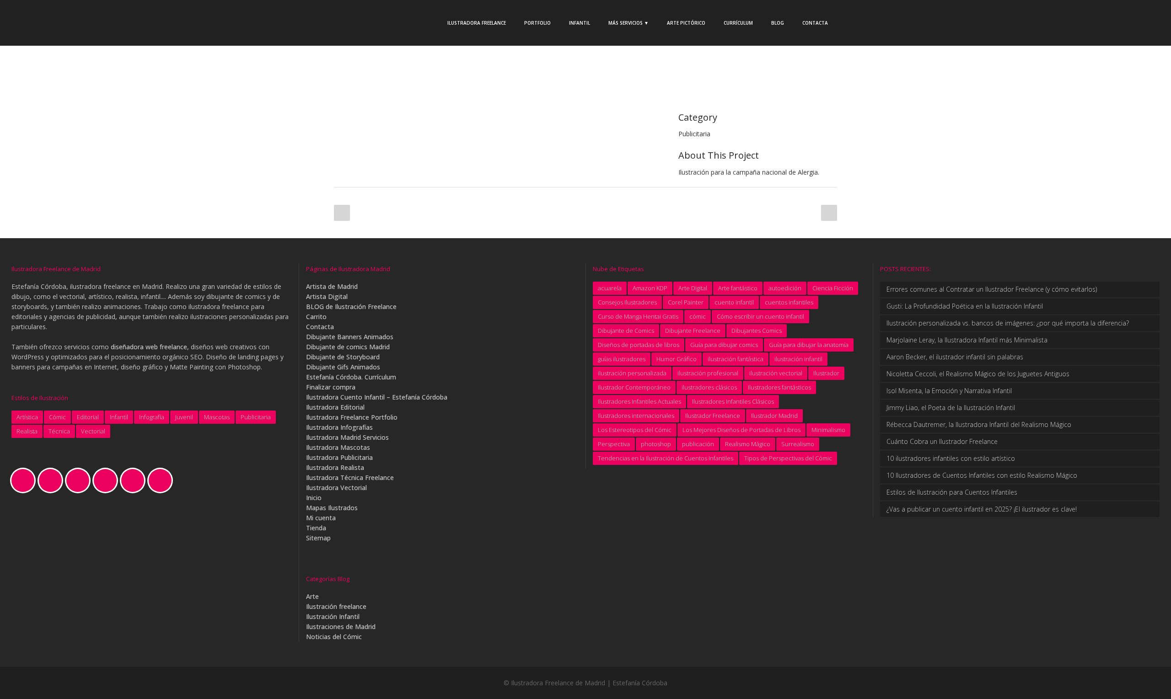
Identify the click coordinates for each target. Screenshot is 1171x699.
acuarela (610, 288)
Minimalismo (828, 430)
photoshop (656, 444)
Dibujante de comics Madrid (348, 346)
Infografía (151, 417)
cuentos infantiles (789, 302)
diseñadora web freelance (149, 346)
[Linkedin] (107, 480)
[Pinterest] (135, 480)
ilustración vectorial (775, 373)
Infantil (119, 417)
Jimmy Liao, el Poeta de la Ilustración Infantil (950, 407)
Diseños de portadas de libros (638, 345)
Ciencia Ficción (832, 288)
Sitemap (318, 538)
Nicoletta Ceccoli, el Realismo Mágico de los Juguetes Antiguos (977, 373)
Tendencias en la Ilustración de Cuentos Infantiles (665, 458)
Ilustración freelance (336, 606)
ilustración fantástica (735, 359)
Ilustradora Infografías (339, 427)
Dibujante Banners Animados (349, 336)
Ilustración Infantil (333, 616)
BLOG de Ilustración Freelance (351, 306)
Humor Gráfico (676, 359)
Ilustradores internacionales (636, 415)
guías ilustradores (621, 359)
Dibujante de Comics (626, 330)
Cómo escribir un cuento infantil (760, 316)
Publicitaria (256, 417)
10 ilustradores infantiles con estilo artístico (950, 458)
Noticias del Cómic (334, 636)
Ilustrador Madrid (774, 415)
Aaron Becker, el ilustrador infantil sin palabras (954, 356)
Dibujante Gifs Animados (343, 367)
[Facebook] (52, 480)
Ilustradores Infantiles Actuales (639, 401)
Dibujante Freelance (692, 330)
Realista (27, 431)
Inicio (314, 497)
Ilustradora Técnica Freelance (350, 477)
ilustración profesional (707, 373)
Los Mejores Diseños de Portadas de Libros (741, 430)
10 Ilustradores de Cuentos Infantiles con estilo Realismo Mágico (981, 475)
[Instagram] (80, 480)
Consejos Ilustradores (627, 302)
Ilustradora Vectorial (336, 487)
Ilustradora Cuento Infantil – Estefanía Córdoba (376, 397)
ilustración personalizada (632, 373)
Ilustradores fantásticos (779, 387)
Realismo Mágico (747, 444)
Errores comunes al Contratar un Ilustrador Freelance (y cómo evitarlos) (991, 289)
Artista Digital (327, 296)
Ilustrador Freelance (712, 415)
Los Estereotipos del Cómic (634, 430)
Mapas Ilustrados (332, 507)
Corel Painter (686, 302)
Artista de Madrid (332, 286)
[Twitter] (162, 480)
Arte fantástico (737, 288)
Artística (27, 417)
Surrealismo (797, 444)
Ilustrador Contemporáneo (634, 387)
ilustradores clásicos (709, 387)
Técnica (59, 431)
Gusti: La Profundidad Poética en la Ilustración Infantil (964, 306)
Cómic (57, 417)
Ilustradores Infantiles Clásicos (733, 401)
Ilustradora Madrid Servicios (347, 437)
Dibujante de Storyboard (343, 356)
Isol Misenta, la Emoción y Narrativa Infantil (949, 390)
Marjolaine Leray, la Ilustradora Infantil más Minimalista (966, 340)
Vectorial (93, 431)
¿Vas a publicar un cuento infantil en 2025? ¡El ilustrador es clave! (981, 509)
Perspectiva (614, 444)
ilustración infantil (798, 359)
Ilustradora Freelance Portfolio (351, 417)
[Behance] (25, 480)
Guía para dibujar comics (724, 345)
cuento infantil (734, 302)
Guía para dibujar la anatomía (809, 345)
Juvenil (184, 417)
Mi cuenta (321, 517)
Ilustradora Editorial (335, 407)
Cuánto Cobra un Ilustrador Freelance (942, 441)
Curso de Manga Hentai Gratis (638, 316)
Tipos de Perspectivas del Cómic (788, 458)
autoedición (784, 288)
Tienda (316, 527)
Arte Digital (692, 288)
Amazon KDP (650, 288)
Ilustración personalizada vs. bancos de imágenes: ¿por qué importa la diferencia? (1007, 323)
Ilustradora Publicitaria (339, 457)
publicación (698, 444)
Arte (312, 596)
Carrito (316, 316)
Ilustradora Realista (335, 467)
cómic (697, 316)
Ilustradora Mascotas (338, 447)
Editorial (88, 417)
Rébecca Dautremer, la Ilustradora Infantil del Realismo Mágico (978, 424)
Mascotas (217, 417)
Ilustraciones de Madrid (341, 626)
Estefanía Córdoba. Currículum (351, 377)
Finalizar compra (330, 387)
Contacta (320, 326)
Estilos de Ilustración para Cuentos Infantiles (951, 492)
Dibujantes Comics (756, 330)
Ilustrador (826, 373)
